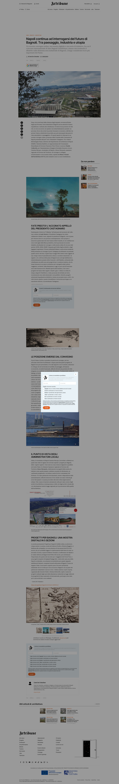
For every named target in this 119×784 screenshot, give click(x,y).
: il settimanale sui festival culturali (53, 398)
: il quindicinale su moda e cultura (53, 394)
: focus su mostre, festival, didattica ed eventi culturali (58, 388)
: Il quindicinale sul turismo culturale (53, 396)
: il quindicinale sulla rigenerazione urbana (55, 392)
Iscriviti (46, 407)
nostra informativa (62, 402)
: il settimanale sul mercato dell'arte (54, 390)
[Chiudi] (75, 374)
